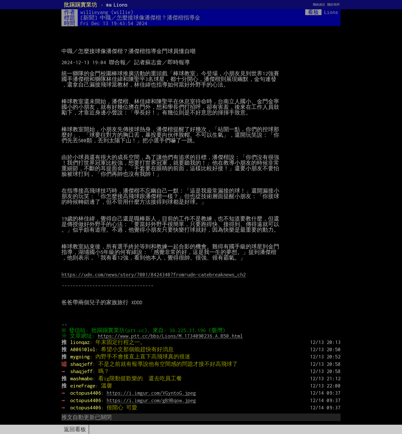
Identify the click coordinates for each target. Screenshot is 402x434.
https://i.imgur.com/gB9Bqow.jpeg (151, 400)
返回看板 (75, 429)
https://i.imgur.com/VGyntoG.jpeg (151, 393)
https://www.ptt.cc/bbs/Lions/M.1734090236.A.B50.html (170, 336)
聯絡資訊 (319, 4)
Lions (116, 5)
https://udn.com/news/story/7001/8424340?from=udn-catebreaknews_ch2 (153, 274)
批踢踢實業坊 (80, 5)
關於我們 (333, 4)
